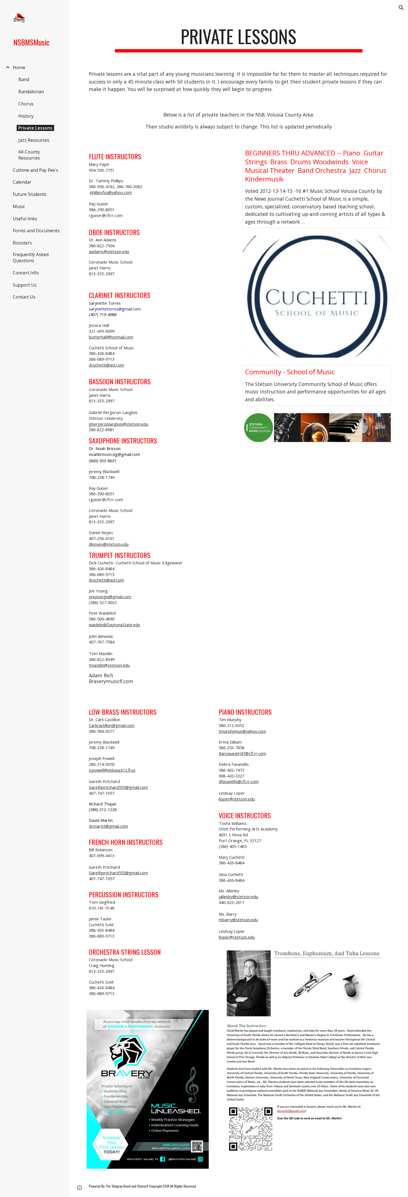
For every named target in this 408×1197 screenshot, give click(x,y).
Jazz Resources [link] (33, 140)
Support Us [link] (25, 285)
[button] (401, 7)
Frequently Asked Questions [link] (31, 257)
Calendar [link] (22, 182)
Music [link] (19, 206)
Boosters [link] (22, 243)
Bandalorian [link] (31, 92)
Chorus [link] (26, 104)
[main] (239, 39)
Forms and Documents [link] (36, 231)
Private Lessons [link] (35, 128)
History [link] (26, 116)
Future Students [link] (29, 194)
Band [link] (23, 79)
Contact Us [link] (24, 297)
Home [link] (19, 67)
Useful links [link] (25, 219)
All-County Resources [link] (29, 155)
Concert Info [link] (26, 273)
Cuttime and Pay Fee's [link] (35, 170)
